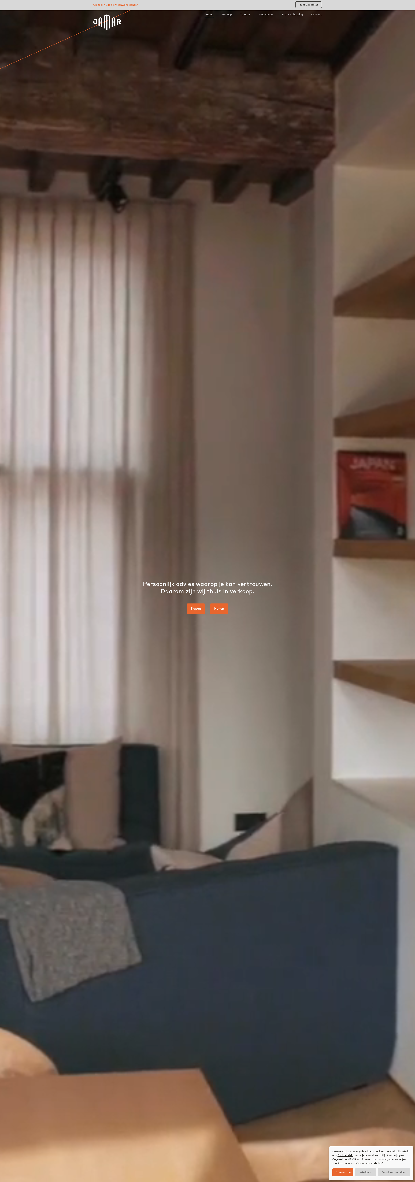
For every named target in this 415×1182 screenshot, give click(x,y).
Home (209, 14)
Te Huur (245, 14)
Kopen (196, 608)
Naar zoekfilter (308, 4)
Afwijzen (365, 1172)
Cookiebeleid (345, 1155)
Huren (219, 608)
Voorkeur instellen (394, 1172)
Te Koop (226, 14)
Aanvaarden (344, 1172)
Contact (316, 14)
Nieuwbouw (266, 14)
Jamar (107, 22)
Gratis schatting (292, 14)
